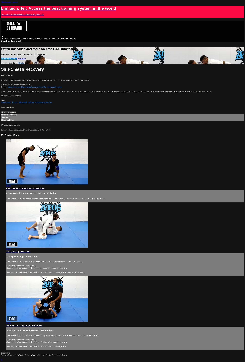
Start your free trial (9, 59)
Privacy (28, 355)
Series (45, 39)
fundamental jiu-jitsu (43, 102)
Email (13, 112)
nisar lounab (6, 102)
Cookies (34, 355)
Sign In (19, 41)
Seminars (37, 39)
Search (11, 39)
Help (17, 355)
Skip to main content (9, 2)
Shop (51, 39)
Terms (22, 355)
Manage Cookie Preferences (50, 355)
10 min (3, 75)
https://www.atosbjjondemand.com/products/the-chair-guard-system (35, 87)
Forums (4, 39)
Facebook (5, 112)
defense (31, 102)
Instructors (20, 39)
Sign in (72, 39)
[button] (2, 36)
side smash (23, 102)
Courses (29, 39)
